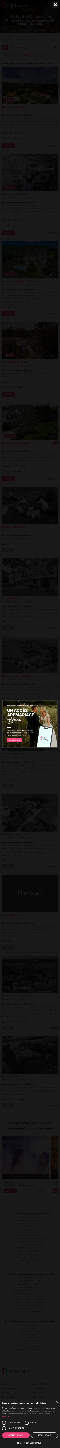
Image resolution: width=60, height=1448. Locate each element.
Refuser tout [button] (44, 1435)
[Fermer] (55, 4)
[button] (30, 1443)
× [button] (57, 1402)
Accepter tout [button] (15, 1435)
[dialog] (30, 1423)
